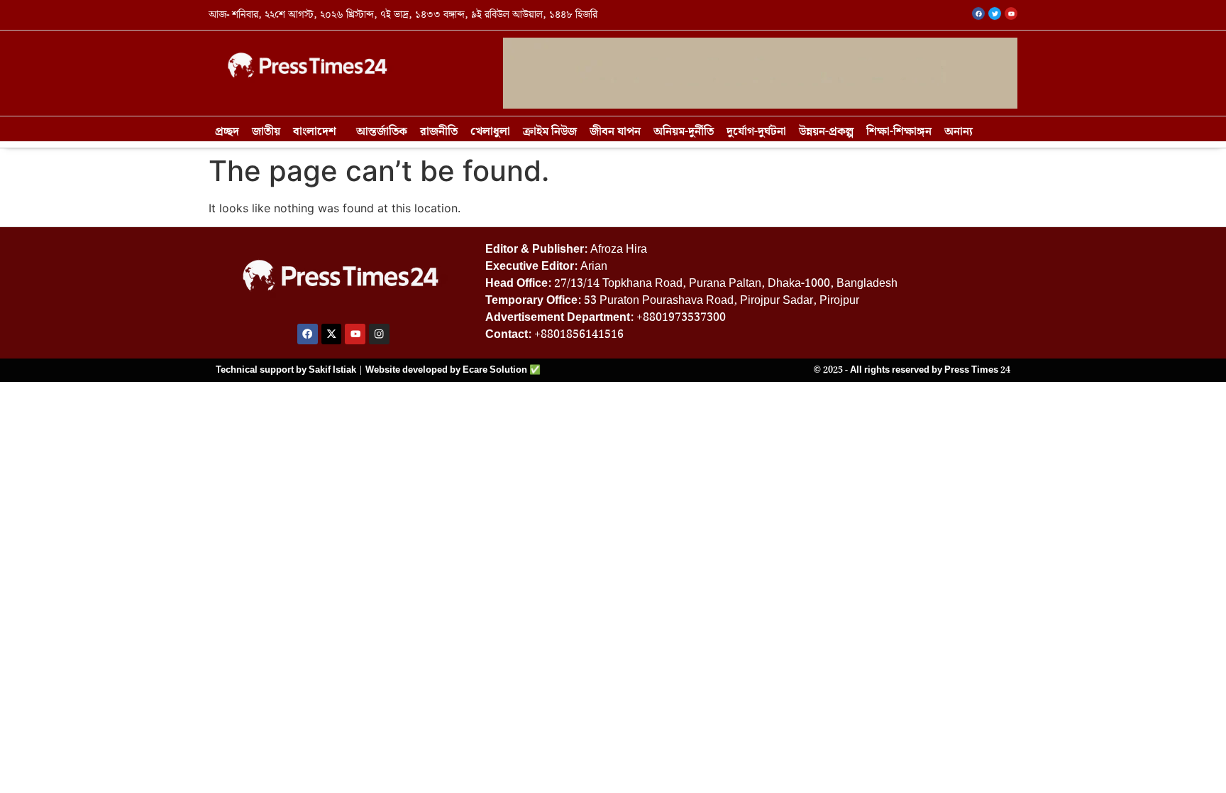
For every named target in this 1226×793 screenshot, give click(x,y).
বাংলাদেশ (314, 132)
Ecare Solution (495, 370)
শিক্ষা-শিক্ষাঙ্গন (899, 132)
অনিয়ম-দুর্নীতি (683, 132)
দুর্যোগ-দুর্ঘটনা (756, 132)
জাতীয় (266, 132)
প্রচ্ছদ (227, 132)
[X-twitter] (331, 334)
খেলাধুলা (490, 132)
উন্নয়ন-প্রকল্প (826, 132)
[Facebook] (307, 334)
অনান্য (958, 132)
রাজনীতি (439, 132)
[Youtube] (355, 334)
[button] (318, 132)
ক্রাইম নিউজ (550, 132)
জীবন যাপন (615, 132)
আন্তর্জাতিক (381, 132)
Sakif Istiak (332, 370)
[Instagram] (379, 334)
